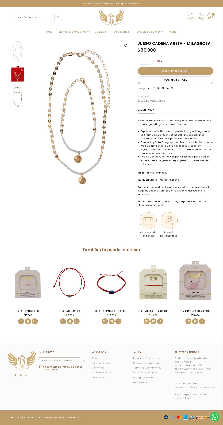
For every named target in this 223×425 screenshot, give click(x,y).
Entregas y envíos (143, 377)
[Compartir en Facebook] (154, 89)
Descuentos (140, 382)
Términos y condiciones (147, 367)
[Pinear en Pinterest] (163, 89)
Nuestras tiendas (101, 372)
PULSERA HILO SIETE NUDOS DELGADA (156, 311)
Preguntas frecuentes (146, 358)
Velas (173, 31)
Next (127, 118)
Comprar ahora (175, 80)
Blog (94, 358)
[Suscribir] (84, 360)
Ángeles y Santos (149, 31)
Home (49, 31)
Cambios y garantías (145, 372)
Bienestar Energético (73, 31)
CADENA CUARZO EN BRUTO (195, 311)
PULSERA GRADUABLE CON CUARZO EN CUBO (118, 311)
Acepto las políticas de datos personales (63, 368)
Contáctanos (99, 377)
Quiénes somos (100, 363)
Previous (31, 118)
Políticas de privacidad (146, 363)
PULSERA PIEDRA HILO (28, 311)
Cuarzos (101, 31)
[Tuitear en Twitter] (158, 89)
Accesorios (122, 31)
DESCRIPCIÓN (146, 109)
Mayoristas (97, 367)
